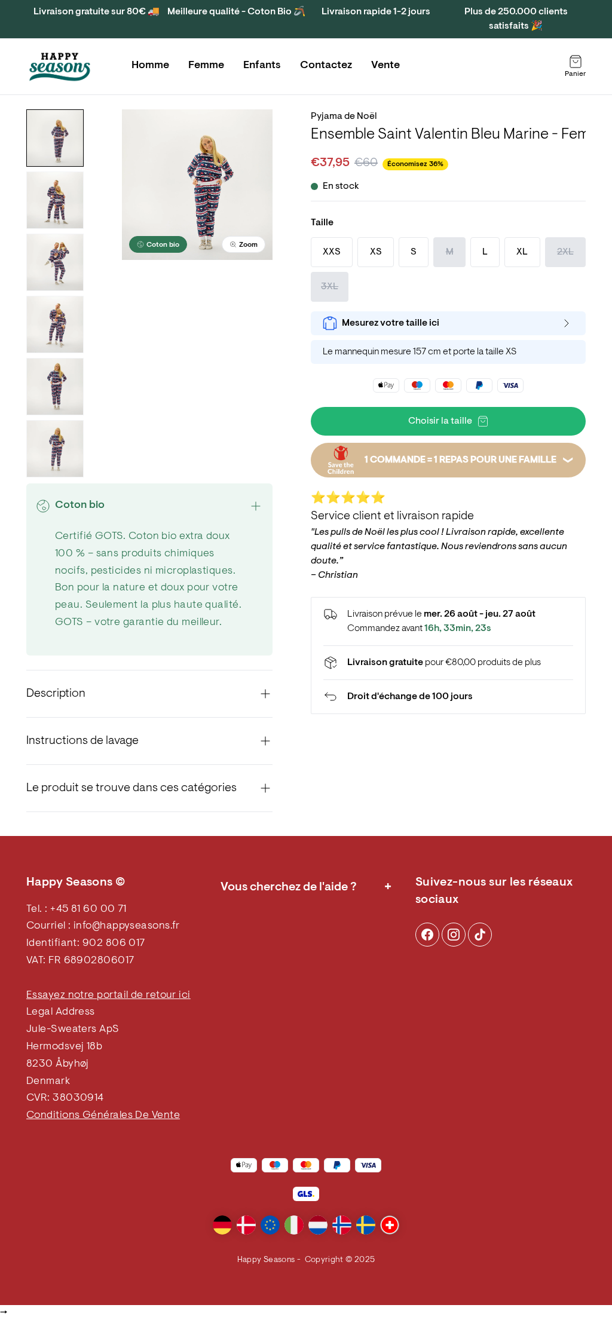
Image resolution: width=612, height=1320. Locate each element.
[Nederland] (318, 1225)
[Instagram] (427, 934)
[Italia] (294, 1225)
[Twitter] (480, 934)
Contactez (326, 65)
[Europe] (270, 1225)
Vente (385, 65)
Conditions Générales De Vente (103, 1115)
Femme (206, 65)
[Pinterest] (453, 934)
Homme (150, 65)
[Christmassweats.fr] (59, 67)
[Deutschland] (222, 1225)
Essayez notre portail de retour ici (108, 995)
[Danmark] (246, 1225)
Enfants (262, 65)
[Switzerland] (389, 1225)
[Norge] (341, 1225)
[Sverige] (365, 1225)
